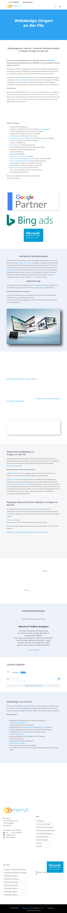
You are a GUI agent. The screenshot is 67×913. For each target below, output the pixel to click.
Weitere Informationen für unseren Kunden (21, 379)
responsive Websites (20, 484)
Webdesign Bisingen (11, 876)
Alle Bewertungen (33, 650)
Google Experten (31, 706)
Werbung (32, 285)
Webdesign (51, 60)
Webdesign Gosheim (11, 888)
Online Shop (14, 156)
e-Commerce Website (43, 824)
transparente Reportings (17, 743)
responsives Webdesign (14, 466)
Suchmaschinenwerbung (21, 161)
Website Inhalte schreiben (45, 827)
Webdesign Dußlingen (11, 882)
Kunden (33, 277)
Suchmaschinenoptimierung (22, 158)
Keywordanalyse (15, 145)
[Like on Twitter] (20, 681)
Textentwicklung (15, 138)
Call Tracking (16, 167)
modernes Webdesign (22, 80)
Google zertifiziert (27, 727)
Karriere (39, 843)
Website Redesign (42, 836)
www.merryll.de (10, 837)
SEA (11, 161)
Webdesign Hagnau (11, 891)
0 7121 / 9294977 (13, 2)
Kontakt (39, 846)
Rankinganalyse (15, 136)
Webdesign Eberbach (11, 885)
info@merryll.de (11, 835)
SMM (37, 138)
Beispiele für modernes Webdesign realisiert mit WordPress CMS (27, 532)
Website (26, 590)
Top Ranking (31, 92)
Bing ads (42, 727)
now (18, 678)
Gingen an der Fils (25, 263)
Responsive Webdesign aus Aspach (16, 872)
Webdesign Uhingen (11, 894)
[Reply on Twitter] (13, 681)
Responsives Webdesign (14, 479)
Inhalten (13, 473)
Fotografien (13, 140)
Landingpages (45, 129)
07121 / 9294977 (16, 830)
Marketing (51, 275)
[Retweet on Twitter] (16, 681)
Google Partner (11, 270)
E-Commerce (23, 156)
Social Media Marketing (28, 138)
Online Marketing (42, 840)
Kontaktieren (11, 520)
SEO (11, 158)
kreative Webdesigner (16, 734)
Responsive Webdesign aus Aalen (15, 869)
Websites (45, 571)
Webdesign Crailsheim (12, 879)
